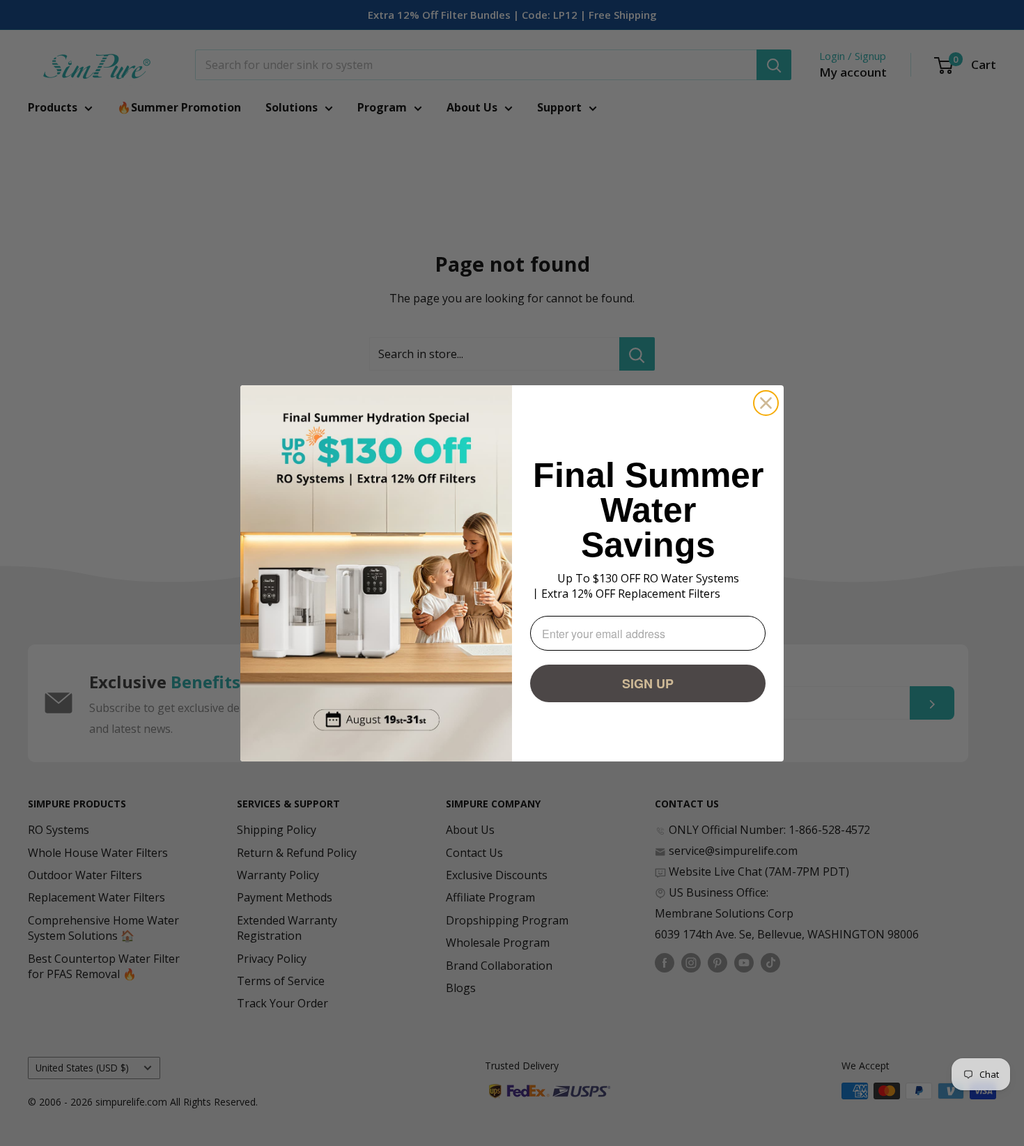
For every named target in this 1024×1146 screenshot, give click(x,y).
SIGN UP (648, 683)
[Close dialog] (766, 403)
